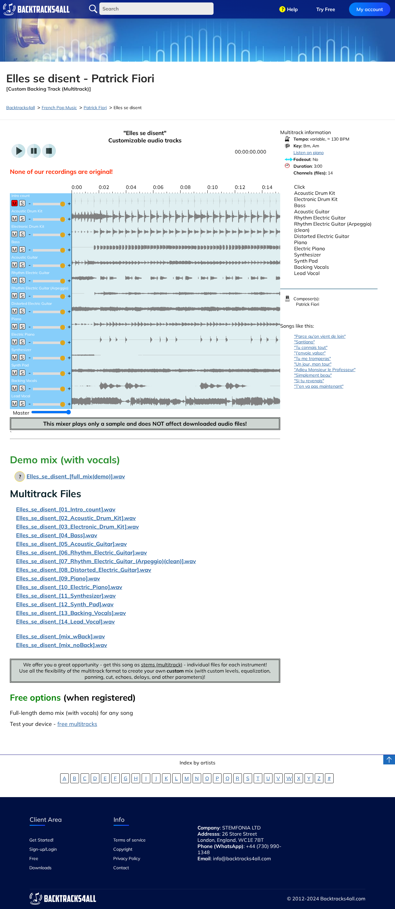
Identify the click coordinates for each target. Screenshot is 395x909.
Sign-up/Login (43, 849)
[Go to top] (389, 759)
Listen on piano (308, 152)
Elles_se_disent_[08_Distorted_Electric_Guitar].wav (83, 569)
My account (369, 9)
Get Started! (41, 840)
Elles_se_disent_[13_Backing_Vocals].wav (71, 612)
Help (292, 9)
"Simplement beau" (313, 375)
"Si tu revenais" (309, 380)
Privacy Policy (126, 858)
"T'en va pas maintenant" (318, 386)
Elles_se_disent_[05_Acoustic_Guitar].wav (71, 543)
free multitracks (77, 723)
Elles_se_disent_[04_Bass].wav (56, 535)
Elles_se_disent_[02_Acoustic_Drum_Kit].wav (76, 518)
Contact (121, 867)
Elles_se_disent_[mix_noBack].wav (61, 645)
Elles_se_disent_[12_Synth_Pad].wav (65, 604)
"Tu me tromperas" (312, 358)
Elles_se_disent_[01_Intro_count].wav (65, 509)
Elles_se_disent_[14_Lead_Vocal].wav (65, 621)
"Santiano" (304, 342)
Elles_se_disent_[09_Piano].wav (58, 578)
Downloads (40, 867)
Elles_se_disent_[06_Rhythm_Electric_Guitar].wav (81, 552)
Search (93, 9)
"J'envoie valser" (310, 353)
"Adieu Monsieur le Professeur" (325, 369)
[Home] (36, 9)
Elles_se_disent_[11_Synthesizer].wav (66, 595)
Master (21, 413)
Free (33, 858)
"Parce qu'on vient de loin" (320, 336)
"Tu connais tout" (310, 347)
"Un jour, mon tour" (312, 364)
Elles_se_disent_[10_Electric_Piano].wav (69, 587)
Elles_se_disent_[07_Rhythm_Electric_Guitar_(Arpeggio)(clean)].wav (106, 561)
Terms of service (129, 840)
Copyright (122, 849)
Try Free (325, 9)
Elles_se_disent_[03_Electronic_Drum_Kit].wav (77, 526)
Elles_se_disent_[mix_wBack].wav (60, 636)
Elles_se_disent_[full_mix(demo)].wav (76, 476)
